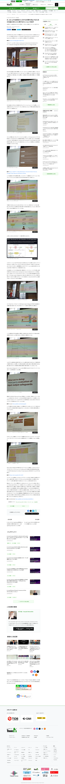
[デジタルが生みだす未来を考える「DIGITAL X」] (36, 776)
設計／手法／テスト (17, 752)
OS (54, 10)
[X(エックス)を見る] (40, 729)
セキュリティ (30, 758)
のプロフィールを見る (24, 629)
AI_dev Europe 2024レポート (23, 14)
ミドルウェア (37, 749)
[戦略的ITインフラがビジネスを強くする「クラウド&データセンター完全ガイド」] (27, 769)
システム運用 (9, 758)
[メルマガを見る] (34, 729)
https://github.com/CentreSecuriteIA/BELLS (24, 499)
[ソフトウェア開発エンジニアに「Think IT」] (36, 769)
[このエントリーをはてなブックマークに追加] (33, 511)
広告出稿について (50, 4)
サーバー (18, 10)
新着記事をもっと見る (51, 104)
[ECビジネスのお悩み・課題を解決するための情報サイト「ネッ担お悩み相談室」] (27, 779)
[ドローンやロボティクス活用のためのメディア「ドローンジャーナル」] (45, 776)
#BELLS (25, 502)
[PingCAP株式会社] (13, 718)
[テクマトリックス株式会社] (41, 718)
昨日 (45, 24)
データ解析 (23, 754)
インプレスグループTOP (50, 737)
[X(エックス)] (38, 671)
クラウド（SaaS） (17, 754)
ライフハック (30, 760)
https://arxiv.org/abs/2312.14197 (16, 475)
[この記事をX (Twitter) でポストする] (31, 511)
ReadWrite (55, 759)
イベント (55, 754)
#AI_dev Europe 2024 (20, 502)
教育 (36, 760)
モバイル (30, 754)
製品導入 (31, 1)
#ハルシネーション (31, 502)
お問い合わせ (36, 735)
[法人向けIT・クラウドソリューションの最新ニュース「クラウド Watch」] (27, 772)
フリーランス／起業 (24, 760)
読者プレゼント (35, 4)
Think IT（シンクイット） (12, 4)
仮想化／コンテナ (38, 10)
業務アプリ (8, 754)
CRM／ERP (37, 754)
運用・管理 (30, 756)
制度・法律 (8, 762)
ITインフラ (13, 10)
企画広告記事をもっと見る (51, 173)
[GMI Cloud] (27, 718)
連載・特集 (9, 10)
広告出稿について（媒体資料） (26, 735)
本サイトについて (12, 735)
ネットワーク (23, 10)
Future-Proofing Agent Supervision (17, 40)
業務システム (45, 749)
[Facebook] (34, 671)
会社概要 (35, 737)
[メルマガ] (31, 671)
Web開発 (37, 752)
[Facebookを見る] (37, 729)
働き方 (37, 758)
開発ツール (30, 752)
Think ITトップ (9, 14)
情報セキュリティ (46, 754)
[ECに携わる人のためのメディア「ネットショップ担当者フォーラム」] (54, 772)
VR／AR (16, 756)
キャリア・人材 (16, 760)
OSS (8, 756)
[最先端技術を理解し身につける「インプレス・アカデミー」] (54, 776)
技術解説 (55, 749)
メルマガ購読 (22, 4)
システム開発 (51, 10)
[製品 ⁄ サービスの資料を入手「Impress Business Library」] (27, 776)
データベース (9, 752)
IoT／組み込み (44, 10)
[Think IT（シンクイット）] (12, 731)
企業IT (25, 1)
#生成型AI (36, 502)
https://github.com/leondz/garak (19, 403)
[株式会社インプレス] (14, 774)
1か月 (56, 24)
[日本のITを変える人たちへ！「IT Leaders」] (36, 772)
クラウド (32, 10)
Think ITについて (43, 4)
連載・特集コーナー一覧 (15, 14)
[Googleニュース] (33, 675)
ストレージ (28, 10)
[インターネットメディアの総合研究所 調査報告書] (54, 769)
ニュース (55, 747)
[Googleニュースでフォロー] (42, 729)
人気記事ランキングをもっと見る (51, 66)
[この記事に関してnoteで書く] (36, 511)
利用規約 (48, 735)
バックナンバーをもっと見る (24, 601)
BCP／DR (16, 758)
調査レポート (45, 752)
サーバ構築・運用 (46, 756)
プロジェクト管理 (38, 756)
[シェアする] (28, 511)
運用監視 (23, 758)
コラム (55, 756)
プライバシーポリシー (12, 737)
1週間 (50, 24)
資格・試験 (8, 760)
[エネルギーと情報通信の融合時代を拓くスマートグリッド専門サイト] (45, 772)
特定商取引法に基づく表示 (25, 737)
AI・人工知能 (23, 756)
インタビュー (55, 752)
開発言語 (23, 752)
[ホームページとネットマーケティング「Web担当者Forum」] (45, 769)
